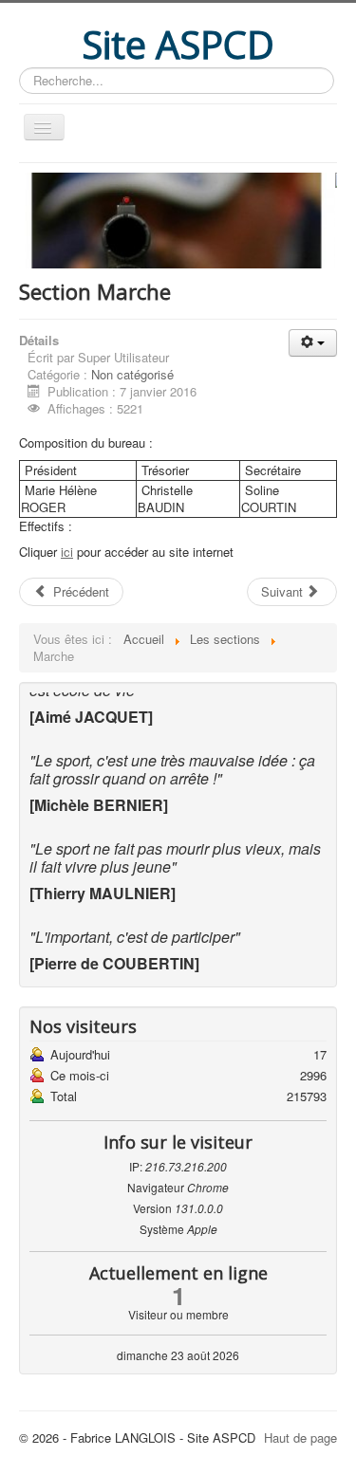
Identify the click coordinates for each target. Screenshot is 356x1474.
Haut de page (300, 1437)
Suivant (284, 591)
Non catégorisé (132, 374)
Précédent (79, 591)
